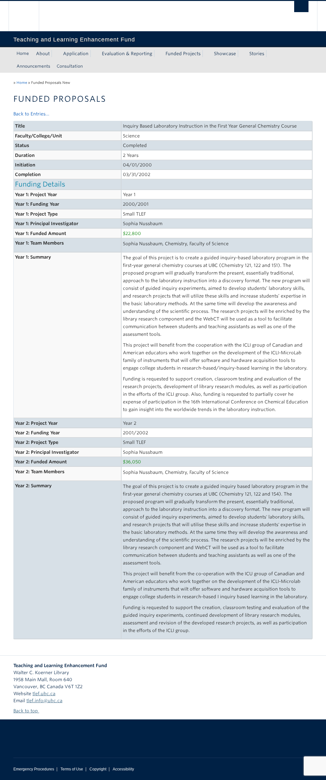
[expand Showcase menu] (241, 53)
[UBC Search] (301, 6)
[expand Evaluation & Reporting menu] (158, 53)
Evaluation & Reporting (127, 53)
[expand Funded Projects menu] (206, 53)
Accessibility (123, 769)
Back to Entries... (31, 113)
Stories (256, 53)
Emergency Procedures (33, 769)
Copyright (97, 769)
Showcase (225, 53)
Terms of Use (71, 769)
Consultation (70, 66)
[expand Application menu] (94, 53)
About (43, 53)
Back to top (26, 710)
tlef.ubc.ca (43, 693)
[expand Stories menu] (270, 53)
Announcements (33, 66)
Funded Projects (183, 53)
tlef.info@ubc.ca (44, 700)
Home (23, 53)
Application (76, 53)
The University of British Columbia (28, 16)
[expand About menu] (55, 53)
